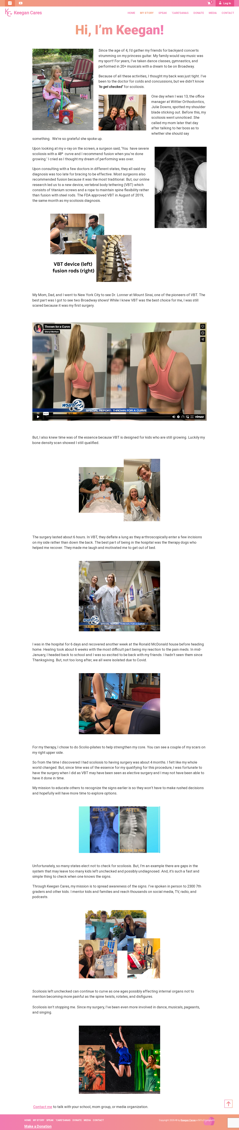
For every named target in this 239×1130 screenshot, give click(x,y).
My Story (146, 12)
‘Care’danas (180, 12)
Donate (198, 12)
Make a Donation (38, 1126)
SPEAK (162, 12)
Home (131, 12)
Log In (227, 3)
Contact (228, 12)
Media (213, 12)
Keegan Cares (188, 1120)
